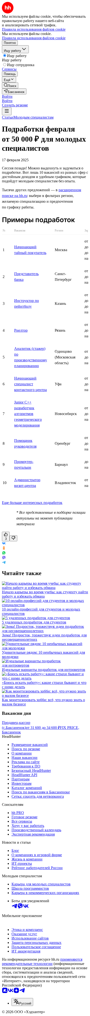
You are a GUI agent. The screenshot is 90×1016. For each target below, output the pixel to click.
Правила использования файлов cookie (34, 38)
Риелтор (21, 330)
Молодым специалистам (33, 117)
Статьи (7, 117)
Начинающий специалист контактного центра (30, 384)
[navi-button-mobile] (7, 111)
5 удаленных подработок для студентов (34, 622)
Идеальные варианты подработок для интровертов (43, 670)
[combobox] (22, 1002)
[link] (10, 85)
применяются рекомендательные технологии (42, 961)
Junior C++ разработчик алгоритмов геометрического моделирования (28, 413)
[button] (7, 96)
